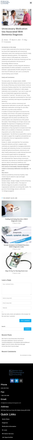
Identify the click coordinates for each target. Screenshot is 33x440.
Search (3, 326)
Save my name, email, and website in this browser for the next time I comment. (16, 315)
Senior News (5, 419)
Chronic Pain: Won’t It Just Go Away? (10, 346)
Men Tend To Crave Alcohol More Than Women (13, 338)
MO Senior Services (8, 433)
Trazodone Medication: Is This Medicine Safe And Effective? (16, 342)
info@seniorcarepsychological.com (11, 403)
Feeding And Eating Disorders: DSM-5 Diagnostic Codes (16, 220)
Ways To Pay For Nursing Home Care (16, 271)
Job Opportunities (7, 437)
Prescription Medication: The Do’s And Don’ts (12, 340)
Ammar (6, 40)
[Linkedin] (16, 381)
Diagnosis (5, 423)
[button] (31, 2)
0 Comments (7, 42)
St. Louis (4, 430)
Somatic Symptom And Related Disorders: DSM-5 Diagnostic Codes (16, 246)
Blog (25, 40)
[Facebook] (12, 381)
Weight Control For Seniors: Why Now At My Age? (13, 344)
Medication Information (9, 426)
